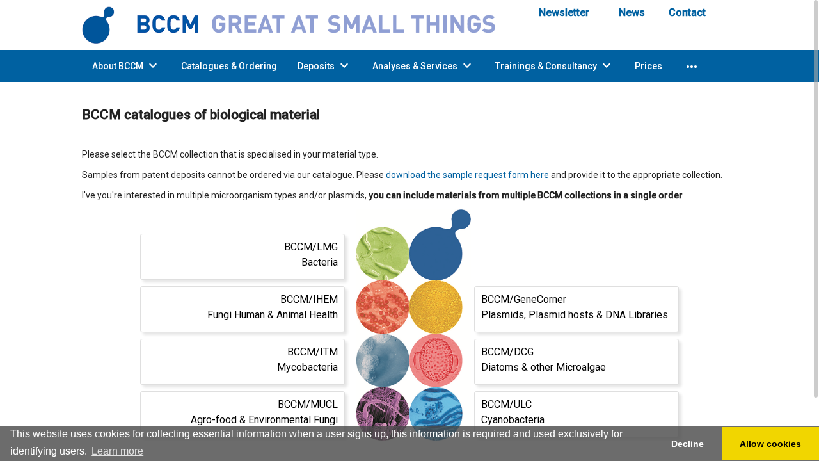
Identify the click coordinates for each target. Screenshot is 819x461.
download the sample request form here (467, 175)
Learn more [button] (117, 451)
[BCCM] (297, 24)
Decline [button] (687, 444)
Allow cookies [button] (770, 444)
